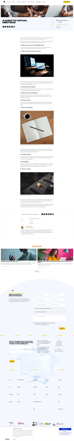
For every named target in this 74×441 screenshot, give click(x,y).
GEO (59, 387)
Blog (28, 1)
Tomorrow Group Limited (46, 341)
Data (18, 394)
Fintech (47, 387)
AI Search (59, 379)
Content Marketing (20, 379)
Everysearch (38, 1)
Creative (18, 401)
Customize (64, 431)
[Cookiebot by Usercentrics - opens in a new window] (7, 439)
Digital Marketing (62, 24)
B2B (34, 409)
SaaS (46, 379)
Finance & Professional (37, 401)
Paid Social (11, 394)
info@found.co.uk (15, 295)
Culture (58, 24)
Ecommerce (35, 379)
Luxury (47, 394)
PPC (10, 387)
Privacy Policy (43, 324)
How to (67, 24)
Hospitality (35, 387)
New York (58, 348)
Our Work (18, 1)
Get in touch (67, 1)
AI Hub (44, 1)
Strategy (18, 387)
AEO (59, 401)
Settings (14, 439)
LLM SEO (59, 394)
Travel (34, 394)
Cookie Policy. (47, 324)
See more (37, 271)
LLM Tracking (60, 409)
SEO (10, 379)
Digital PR (11, 401)
